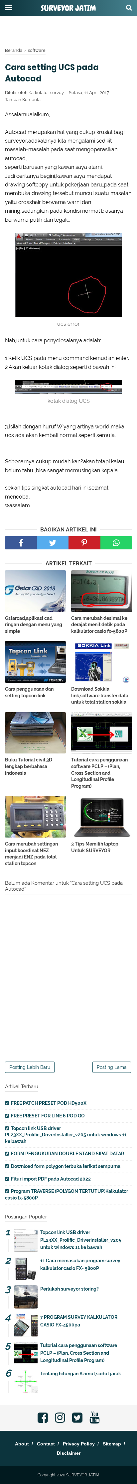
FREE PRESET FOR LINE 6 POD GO (48, 1115)
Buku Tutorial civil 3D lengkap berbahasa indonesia (28, 766)
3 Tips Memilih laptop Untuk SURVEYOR (94, 847)
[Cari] (129, 7)
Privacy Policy (79, 1443)
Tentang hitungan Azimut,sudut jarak (80, 1373)
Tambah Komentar (23, 99)
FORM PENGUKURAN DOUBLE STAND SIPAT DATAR (67, 1153)
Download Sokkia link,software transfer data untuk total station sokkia (99, 695)
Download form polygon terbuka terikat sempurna (65, 1166)
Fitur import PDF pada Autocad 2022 (51, 1179)
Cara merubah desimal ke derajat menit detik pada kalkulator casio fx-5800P (99, 625)
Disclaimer (68, 1453)
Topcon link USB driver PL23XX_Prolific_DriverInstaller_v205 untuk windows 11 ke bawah (66, 1135)
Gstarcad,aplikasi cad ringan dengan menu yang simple (33, 625)
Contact (46, 1443)
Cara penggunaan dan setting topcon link (29, 692)
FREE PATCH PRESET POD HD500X (48, 1103)
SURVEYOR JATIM (68, 8)
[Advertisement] (68, 31)
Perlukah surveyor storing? (69, 1289)
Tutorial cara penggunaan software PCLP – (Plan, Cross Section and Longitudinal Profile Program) (99, 772)
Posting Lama (112, 1067)
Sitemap (112, 1443)
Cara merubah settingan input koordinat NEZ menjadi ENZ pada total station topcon (31, 853)
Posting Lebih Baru (29, 1067)
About (22, 1443)
